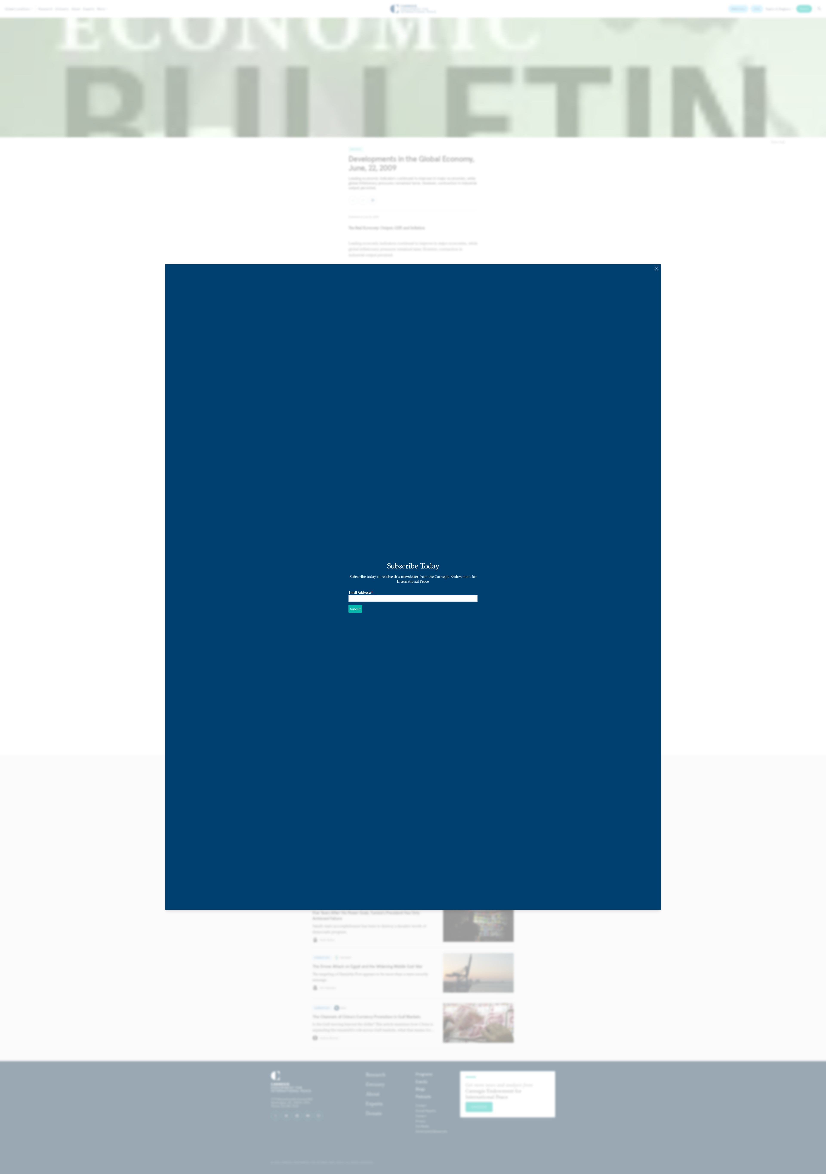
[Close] (656, 268)
